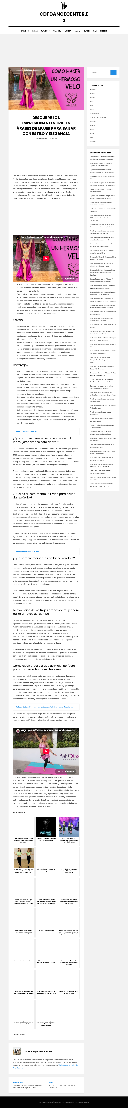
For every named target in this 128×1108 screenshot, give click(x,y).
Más (95, 31)
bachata (92, 93)
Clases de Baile (94, 113)
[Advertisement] (64, 49)
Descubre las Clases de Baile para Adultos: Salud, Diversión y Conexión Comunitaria (101, 218)
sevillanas (93, 141)
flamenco (93, 121)
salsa (91, 137)
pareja (92, 129)
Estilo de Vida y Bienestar (98, 117)
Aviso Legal (57, 1102)
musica (92, 125)
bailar (23, 1034)
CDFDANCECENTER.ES (64, 17)
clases (92, 109)
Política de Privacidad (82, 1102)
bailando (92, 97)
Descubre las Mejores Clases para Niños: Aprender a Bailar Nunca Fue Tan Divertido (102, 272)
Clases (87, 31)
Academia (57, 31)
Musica (68, 31)
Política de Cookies (68, 1102)
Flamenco (45, 31)
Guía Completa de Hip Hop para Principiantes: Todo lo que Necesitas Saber (101, 360)
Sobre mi (103, 31)
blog (91, 105)
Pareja (77, 31)
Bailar (35, 31)
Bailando (25, 31)
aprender (93, 89)
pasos (92, 133)
